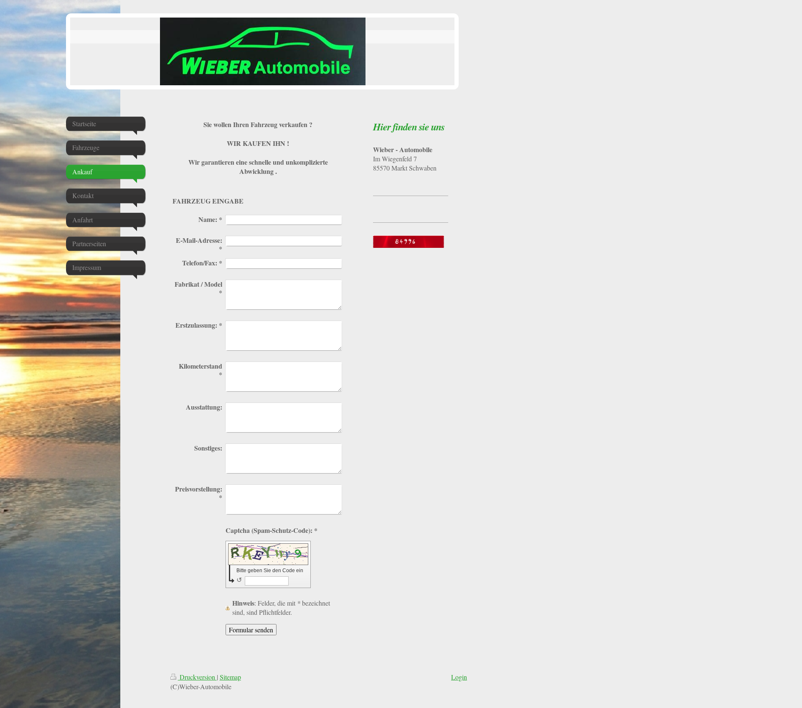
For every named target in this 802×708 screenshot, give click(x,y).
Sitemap (230, 676)
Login (459, 676)
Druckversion (197, 676)
